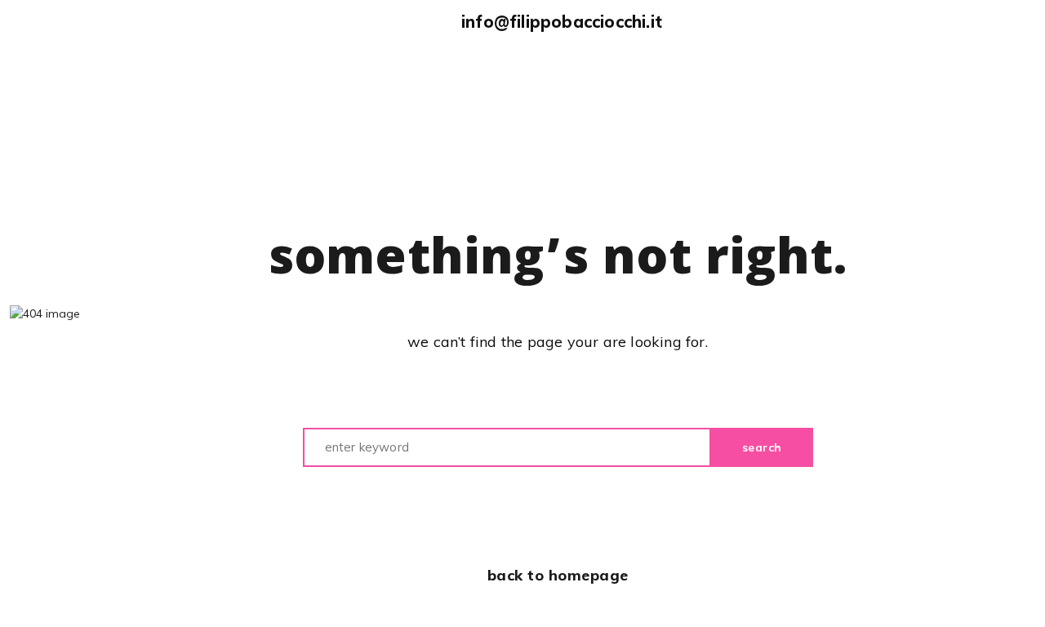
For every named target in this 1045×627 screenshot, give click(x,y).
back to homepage (558, 575)
